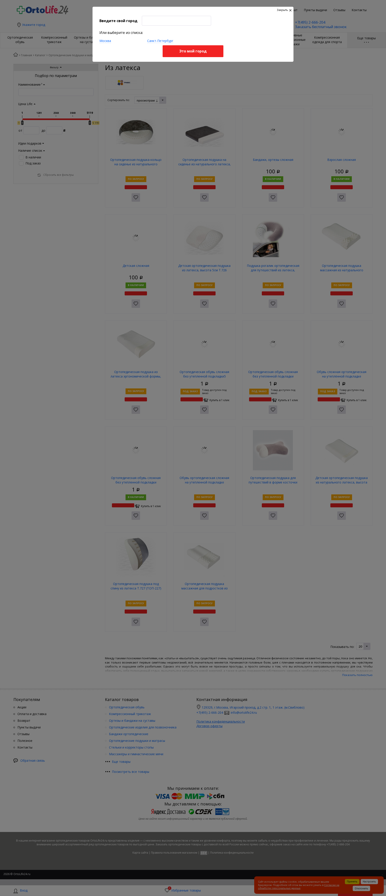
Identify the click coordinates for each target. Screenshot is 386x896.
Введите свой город (118, 20)
